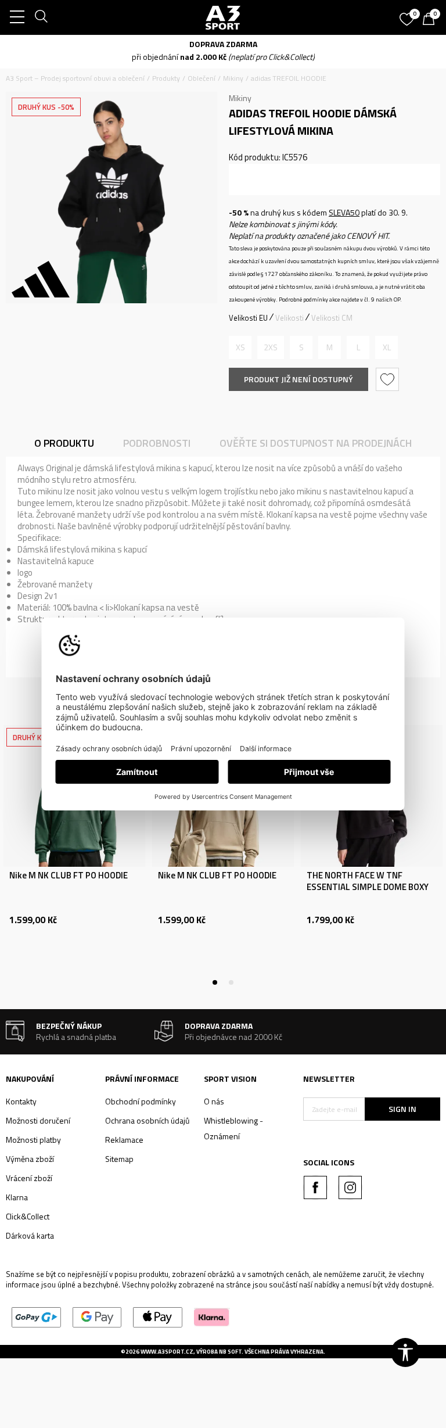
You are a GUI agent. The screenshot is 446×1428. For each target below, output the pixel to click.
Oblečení (201, 78)
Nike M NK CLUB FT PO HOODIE (68, 875)
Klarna (17, 1197)
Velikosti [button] (289, 318)
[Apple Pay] (157, 1316)
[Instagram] (350, 1187)
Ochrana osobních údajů (147, 1120)
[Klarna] (211, 1316)
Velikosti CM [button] (332, 318)
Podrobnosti (156, 443)
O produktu (64, 443)
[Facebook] (315, 1187)
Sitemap (119, 1159)
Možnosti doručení (38, 1120)
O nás (214, 1101)
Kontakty (21, 1101)
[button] (389, 379)
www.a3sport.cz (167, 1351)
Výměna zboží (30, 1159)
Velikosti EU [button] (248, 318)
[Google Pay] (97, 1316)
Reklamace (124, 1139)
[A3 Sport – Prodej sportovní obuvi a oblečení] (223, 17)
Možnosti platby (33, 1139)
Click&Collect (27, 1216)
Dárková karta (30, 1235)
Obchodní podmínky (140, 1101)
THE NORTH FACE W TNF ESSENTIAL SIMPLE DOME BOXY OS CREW (368, 887)
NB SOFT (230, 1351)
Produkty (166, 78)
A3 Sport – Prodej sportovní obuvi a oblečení (75, 78)
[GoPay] (36, 1316)
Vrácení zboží (29, 1178)
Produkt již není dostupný (298, 379)
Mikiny (233, 78)
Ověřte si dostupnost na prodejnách (316, 443)
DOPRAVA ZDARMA (223, 44)
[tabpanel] (74, 854)
